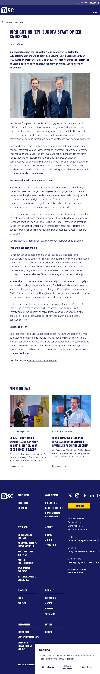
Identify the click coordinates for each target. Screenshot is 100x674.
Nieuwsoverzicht (14, 22)
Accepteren (87, 667)
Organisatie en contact (25, 536)
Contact (22, 603)
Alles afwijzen (48, 667)
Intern (48, 632)
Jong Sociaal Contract (24, 570)
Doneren (49, 608)
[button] (2, 22)
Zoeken (83, 2)
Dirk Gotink (51, 502)
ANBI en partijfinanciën (25, 561)
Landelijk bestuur (54, 508)
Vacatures (50, 613)
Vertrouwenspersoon (28, 637)
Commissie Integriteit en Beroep (25, 645)
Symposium (50, 545)
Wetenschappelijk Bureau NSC (27, 578)
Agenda (48, 540)
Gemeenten (23, 502)
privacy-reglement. (65, 659)
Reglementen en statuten (25, 553)
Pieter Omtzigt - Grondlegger (53, 515)
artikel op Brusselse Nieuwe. (42, 360)
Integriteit (23, 632)
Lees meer (14, 466)
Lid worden (50, 598)
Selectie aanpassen (67, 667)
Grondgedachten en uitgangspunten (27, 545)
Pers (20, 598)
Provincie (22, 508)
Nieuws (48, 534)
